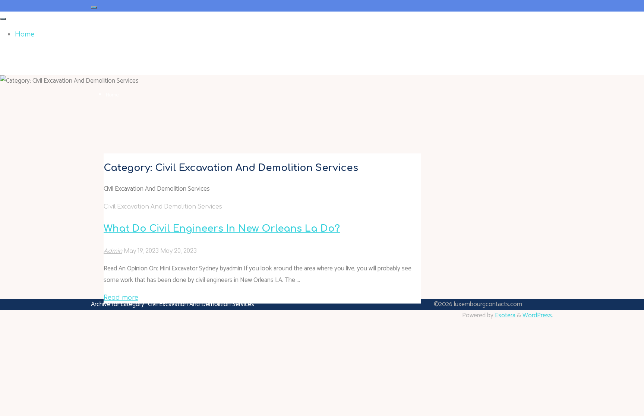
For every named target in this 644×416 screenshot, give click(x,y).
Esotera (504, 315)
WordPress (537, 315)
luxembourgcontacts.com (131, 52)
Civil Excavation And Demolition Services (163, 207)
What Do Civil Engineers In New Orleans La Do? (222, 228)
